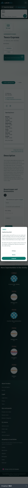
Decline (13, 254)
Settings (14, 250)
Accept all (14, 258)
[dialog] (14, 244)
